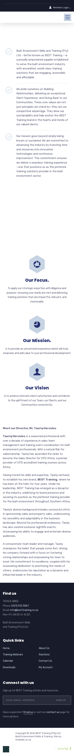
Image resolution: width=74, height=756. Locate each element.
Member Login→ (62, 7)
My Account (46, 667)
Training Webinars (13, 654)
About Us (44, 648)
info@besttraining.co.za (24, 610)
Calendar (8, 660)
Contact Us (45, 660)
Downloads (9, 667)
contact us (52, 712)
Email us (28, 712)
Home (6, 648)
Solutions (44, 654)
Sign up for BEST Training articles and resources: (31, 690)
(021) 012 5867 (20, 605)
